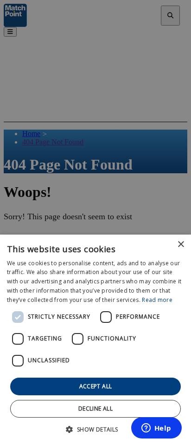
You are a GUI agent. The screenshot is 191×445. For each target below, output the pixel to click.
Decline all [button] (95, 408)
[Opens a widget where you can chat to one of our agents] (156, 428)
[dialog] (95, 340)
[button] (95, 429)
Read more (157, 300)
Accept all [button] (95, 386)
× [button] (180, 244)
